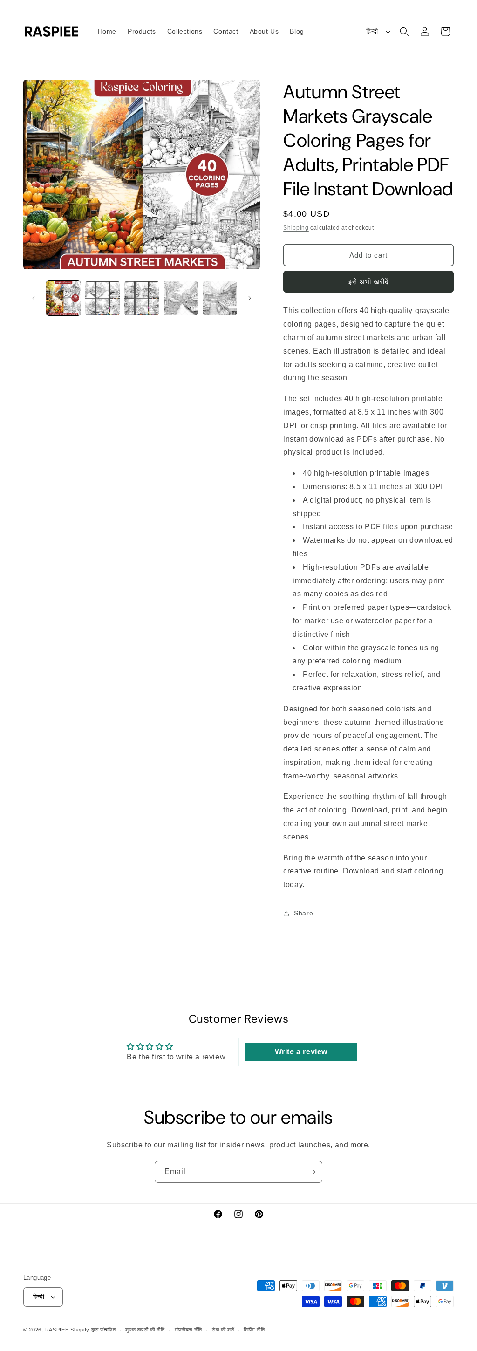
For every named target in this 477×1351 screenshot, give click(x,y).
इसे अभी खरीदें (368, 282)
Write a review (301, 1052)
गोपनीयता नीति (189, 1329)
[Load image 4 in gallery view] (181, 298)
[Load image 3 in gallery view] (141, 298)
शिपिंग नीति (254, 1329)
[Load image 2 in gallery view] (102, 298)
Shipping (296, 228)
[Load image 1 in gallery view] (63, 298)
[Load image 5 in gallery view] (220, 298)
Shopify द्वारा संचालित (93, 1329)
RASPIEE (57, 1329)
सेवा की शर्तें (223, 1329)
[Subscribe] (311, 1172)
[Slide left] (33, 298)
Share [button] (303, 913)
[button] (404, 31)
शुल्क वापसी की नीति (144, 1329)
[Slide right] (249, 298)
